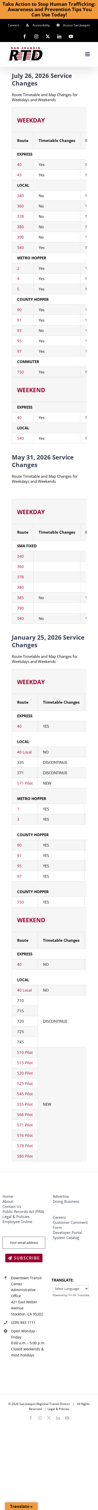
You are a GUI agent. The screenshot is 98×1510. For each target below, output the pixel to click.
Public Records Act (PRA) (23, 1211)
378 (20, 216)
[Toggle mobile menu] (87, 54)
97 (19, 351)
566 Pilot (25, 1114)
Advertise (61, 1196)
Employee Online (17, 1221)
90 (19, 309)
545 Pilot (25, 1093)
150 (20, 371)
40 (19, 164)
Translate (83, 1295)
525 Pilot (25, 1083)
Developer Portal (67, 1232)
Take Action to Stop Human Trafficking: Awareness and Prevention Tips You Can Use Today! (49, 9)
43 (19, 174)
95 (19, 340)
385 (20, 597)
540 (20, 247)
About (8, 1201)
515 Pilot (25, 1062)
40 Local (24, 751)
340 (20, 195)
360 (20, 205)
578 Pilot (25, 1145)
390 (20, 237)
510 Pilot (25, 1052)
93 (19, 330)
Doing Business (66, 1201)
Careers (59, 1217)
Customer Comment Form (70, 1225)
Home (8, 1196)
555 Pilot (25, 1104)
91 (19, 320)
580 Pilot (25, 1156)
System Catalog (66, 1237)
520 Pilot (25, 1073)
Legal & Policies (16, 1216)
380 (20, 226)
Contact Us (12, 1206)
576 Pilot (25, 1135)
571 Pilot (25, 783)
